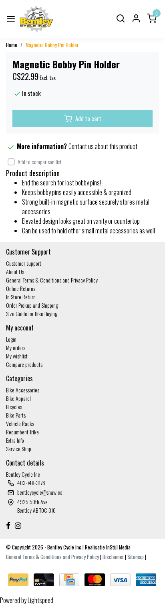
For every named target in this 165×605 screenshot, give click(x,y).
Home (11, 45)
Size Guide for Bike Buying (31, 313)
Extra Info (15, 440)
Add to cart (88, 118)
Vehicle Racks (20, 423)
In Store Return (21, 297)
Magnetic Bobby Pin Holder (52, 45)
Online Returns (20, 288)
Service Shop (18, 448)
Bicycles (14, 406)
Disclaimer (113, 557)
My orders (15, 347)
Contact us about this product (102, 146)
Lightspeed (40, 600)
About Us (15, 271)
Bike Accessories (22, 390)
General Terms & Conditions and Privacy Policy (52, 280)
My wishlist (17, 356)
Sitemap (135, 557)
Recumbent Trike (22, 432)
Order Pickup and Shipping (32, 305)
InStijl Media (118, 547)
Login (11, 339)
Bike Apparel (18, 398)
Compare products (24, 364)
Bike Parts (16, 415)
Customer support (23, 263)
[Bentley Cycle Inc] (36, 19)
